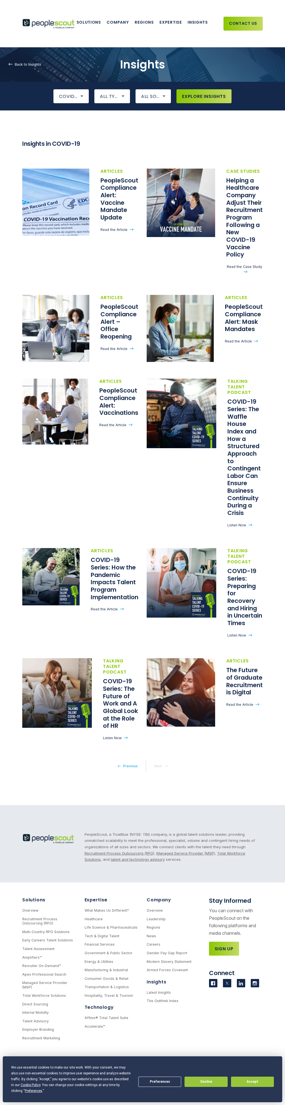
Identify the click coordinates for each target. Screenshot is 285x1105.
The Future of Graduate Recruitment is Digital (244, 681)
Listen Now (236, 525)
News (151, 936)
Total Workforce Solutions (44, 995)
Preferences (160, 1082)
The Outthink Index (162, 1001)
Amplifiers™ (32, 957)
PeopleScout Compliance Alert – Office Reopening (119, 322)
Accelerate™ (95, 1026)
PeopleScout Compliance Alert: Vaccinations (118, 401)
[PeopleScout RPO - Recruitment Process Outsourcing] (49, 24)
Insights (198, 22)
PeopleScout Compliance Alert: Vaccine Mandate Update (119, 198)
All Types (111, 96)
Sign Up (224, 949)
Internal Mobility (35, 1012)
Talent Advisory (35, 1021)
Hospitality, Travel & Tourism (109, 995)
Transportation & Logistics (107, 987)
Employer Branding (38, 1029)
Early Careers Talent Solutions (47, 940)
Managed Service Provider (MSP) (185, 853)
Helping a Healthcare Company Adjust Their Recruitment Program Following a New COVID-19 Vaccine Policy (244, 217)
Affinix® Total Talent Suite (106, 1018)
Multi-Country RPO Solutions (46, 932)
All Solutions (156, 96)
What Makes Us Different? (107, 910)
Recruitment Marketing (41, 1038)
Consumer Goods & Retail (106, 978)
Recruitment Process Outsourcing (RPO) (119, 853)
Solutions (89, 22)
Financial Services (100, 944)
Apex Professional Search (44, 974)
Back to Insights (28, 64)
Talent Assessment (38, 949)
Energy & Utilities (99, 962)
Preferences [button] (33, 1091)
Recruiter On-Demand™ (41, 966)
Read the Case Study (244, 267)
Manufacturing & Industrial (106, 970)
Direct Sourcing (35, 1004)
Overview (30, 910)
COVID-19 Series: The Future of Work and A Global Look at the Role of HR (120, 703)
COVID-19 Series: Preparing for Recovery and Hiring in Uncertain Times (244, 597)
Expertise (170, 22)
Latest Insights (159, 992)
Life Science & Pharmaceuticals (111, 927)
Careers (153, 944)
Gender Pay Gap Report (167, 953)
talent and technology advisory (138, 859)
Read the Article (113, 230)
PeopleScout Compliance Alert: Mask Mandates (244, 318)
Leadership (156, 919)
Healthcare (94, 919)
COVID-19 (70, 96)
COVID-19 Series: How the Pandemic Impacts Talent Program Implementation (114, 578)
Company (118, 22)
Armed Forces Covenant (167, 970)
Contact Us (243, 23)
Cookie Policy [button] (30, 1085)
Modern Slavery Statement (169, 962)
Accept (252, 1082)
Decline (206, 1082)
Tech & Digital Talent (102, 936)
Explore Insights (204, 96)
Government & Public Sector (108, 953)
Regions (144, 22)
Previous (130, 766)
